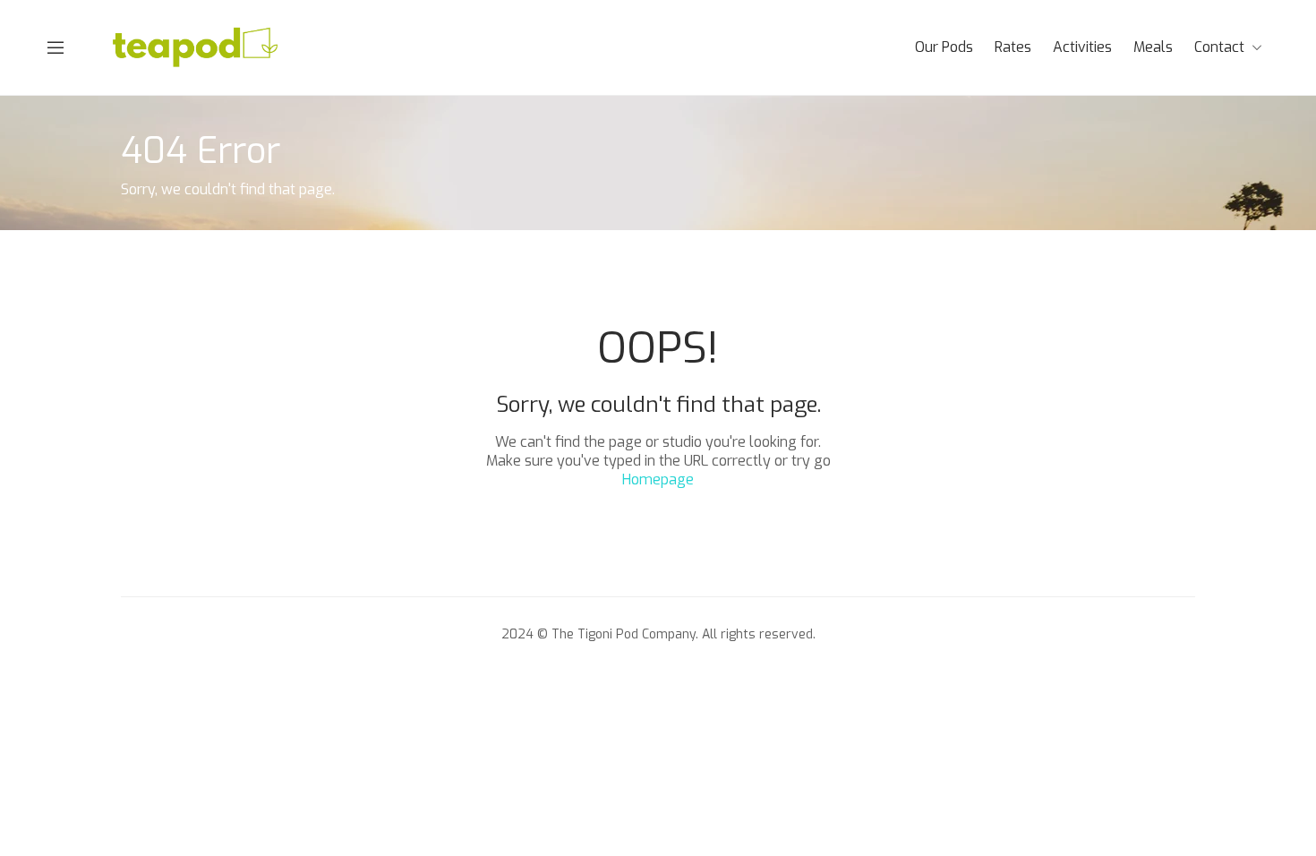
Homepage (658, 479)
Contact (1219, 47)
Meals (1153, 47)
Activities (1082, 47)
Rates (1013, 47)
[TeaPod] (196, 46)
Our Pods (944, 47)
